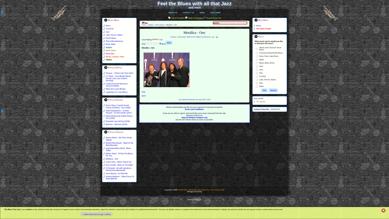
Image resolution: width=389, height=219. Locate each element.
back (144, 96)
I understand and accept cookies (96, 214)
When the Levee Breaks (116, 89)
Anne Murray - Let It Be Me (117, 173)
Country (262, 76)
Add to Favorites (178, 18)
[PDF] (213, 37)
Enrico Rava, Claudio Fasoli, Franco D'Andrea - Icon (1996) (118, 106)
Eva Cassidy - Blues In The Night (119, 165)
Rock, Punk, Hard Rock (268, 56)
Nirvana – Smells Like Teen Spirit (119, 73)
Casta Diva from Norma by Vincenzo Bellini (116, 85)
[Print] (216, 37)
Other (261, 86)
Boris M (198, 199)
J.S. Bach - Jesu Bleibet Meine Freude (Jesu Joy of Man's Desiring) (118, 78)
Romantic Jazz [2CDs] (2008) (118, 121)
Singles (150, 25)
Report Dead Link (214, 18)
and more (195, 7)
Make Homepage (195, 18)
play (143, 92)
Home (144, 25)
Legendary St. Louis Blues (116, 92)
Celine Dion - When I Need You (119, 162)
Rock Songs (160, 25)
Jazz (261, 70)
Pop (261, 73)
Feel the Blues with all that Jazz (194, 3)
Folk (261, 83)
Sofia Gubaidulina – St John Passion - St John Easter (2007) (119, 112)
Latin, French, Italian (267, 80)
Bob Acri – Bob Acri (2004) (116, 124)
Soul (261, 66)
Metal (261, 60)
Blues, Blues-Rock (266, 63)
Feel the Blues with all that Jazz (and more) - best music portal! (201, 190)
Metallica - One (112, 159)
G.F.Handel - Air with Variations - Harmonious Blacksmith (119, 169)
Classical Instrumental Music (271, 53)
